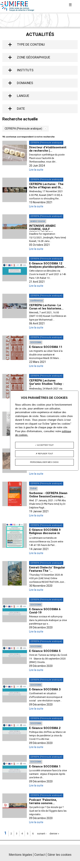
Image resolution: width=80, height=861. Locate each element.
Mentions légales (20, 855)
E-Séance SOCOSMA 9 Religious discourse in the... (45, 533)
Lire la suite (36, 169)
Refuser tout (45, 454)
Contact (40, 855)
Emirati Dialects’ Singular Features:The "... (47, 569)
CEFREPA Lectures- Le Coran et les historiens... (46, 306)
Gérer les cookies (59, 855)
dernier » (54, 833)
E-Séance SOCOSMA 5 (45, 651)
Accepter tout (45, 445)
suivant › (41, 833)
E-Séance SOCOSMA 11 (45, 347)
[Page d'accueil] (17, 10)
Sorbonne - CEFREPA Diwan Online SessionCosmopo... (48, 494)
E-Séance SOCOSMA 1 (45, 766)
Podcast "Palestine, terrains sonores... (43, 801)
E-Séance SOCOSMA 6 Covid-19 (45, 610)
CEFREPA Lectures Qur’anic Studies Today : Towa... (46, 384)
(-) (44, 129)
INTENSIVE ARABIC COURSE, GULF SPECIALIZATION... (42, 229)
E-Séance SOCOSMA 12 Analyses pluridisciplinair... (47, 265)
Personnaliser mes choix (44, 462)
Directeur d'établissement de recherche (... (47, 149)
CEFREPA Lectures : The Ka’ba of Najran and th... (46, 185)
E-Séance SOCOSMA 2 (45, 728)
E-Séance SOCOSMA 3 (45, 689)
